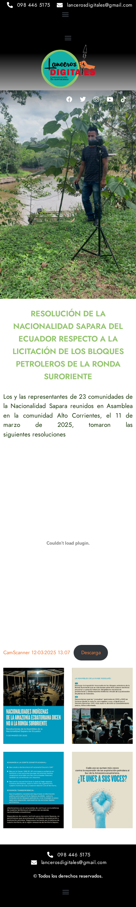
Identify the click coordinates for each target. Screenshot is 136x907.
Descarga (91, 652)
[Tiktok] (123, 99)
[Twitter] (83, 99)
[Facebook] (69, 99)
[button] (65, 14)
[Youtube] (110, 99)
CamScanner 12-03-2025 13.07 (36, 652)
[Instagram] (96, 99)
